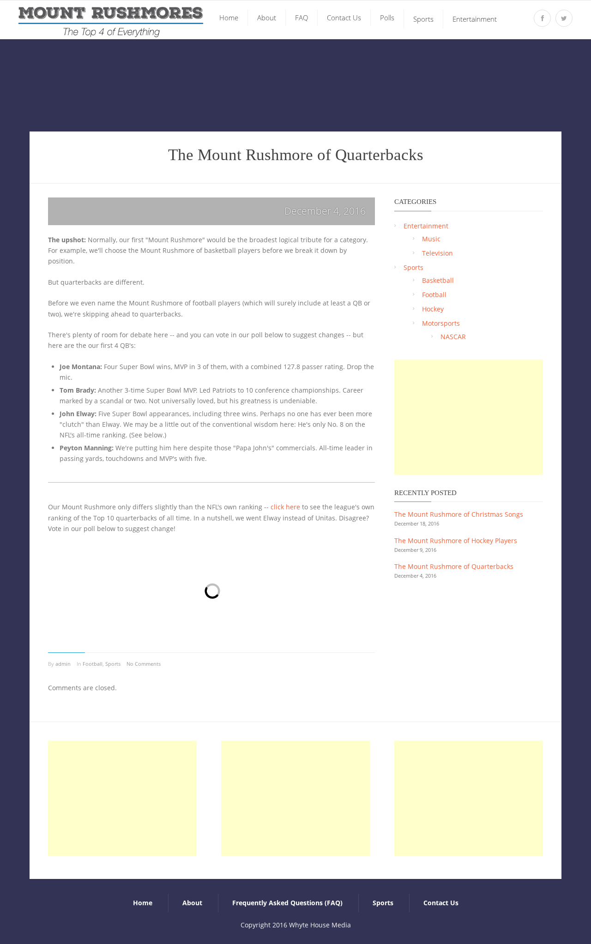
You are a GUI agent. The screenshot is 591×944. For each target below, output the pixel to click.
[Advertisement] (468, 417)
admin (63, 663)
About (192, 902)
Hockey (433, 309)
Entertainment (426, 225)
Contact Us (440, 902)
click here (285, 506)
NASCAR (453, 336)
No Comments (144, 663)
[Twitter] (564, 18)
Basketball (438, 280)
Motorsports (441, 323)
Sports (113, 663)
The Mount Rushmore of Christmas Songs (458, 514)
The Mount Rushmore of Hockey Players (455, 540)
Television (437, 253)
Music (431, 238)
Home (142, 902)
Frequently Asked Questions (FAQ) (287, 902)
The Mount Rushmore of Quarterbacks (453, 566)
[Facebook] (542, 18)
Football (93, 663)
